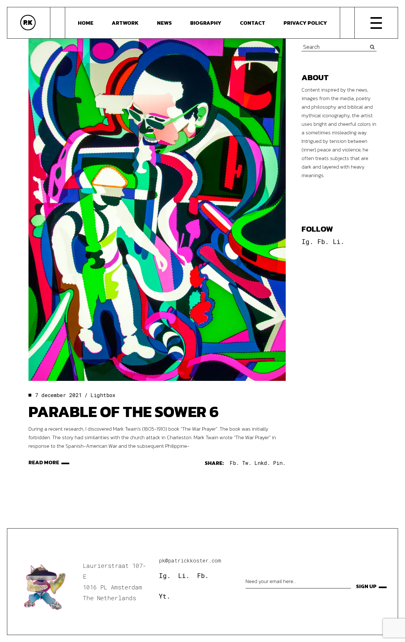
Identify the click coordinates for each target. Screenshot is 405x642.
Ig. (307, 241)
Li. (338, 241)
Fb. (323, 241)
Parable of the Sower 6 (123, 411)
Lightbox (102, 395)
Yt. (164, 596)
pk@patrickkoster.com (190, 560)
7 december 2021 (58, 395)
